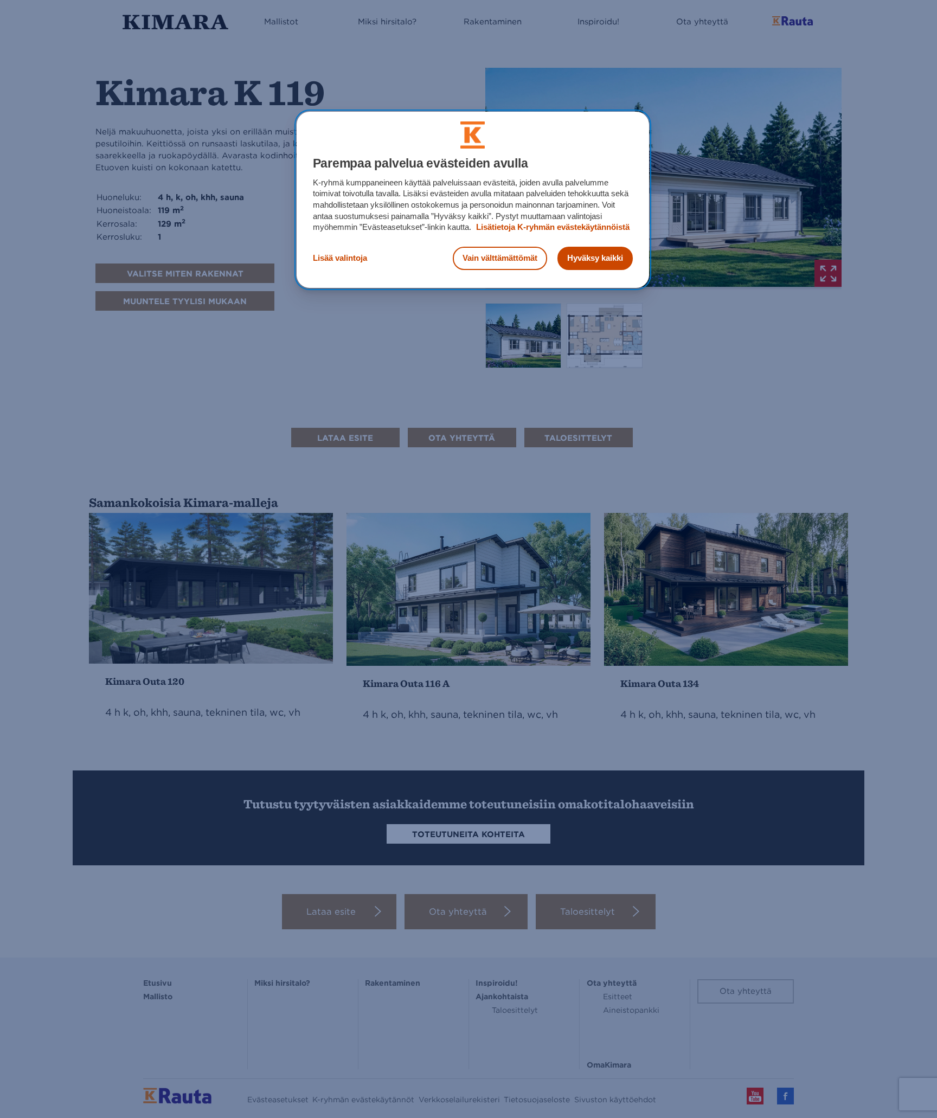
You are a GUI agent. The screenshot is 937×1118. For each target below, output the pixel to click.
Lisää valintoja (340, 257)
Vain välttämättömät (500, 257)
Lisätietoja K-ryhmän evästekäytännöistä (552, 227)
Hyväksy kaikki (595, 257)
